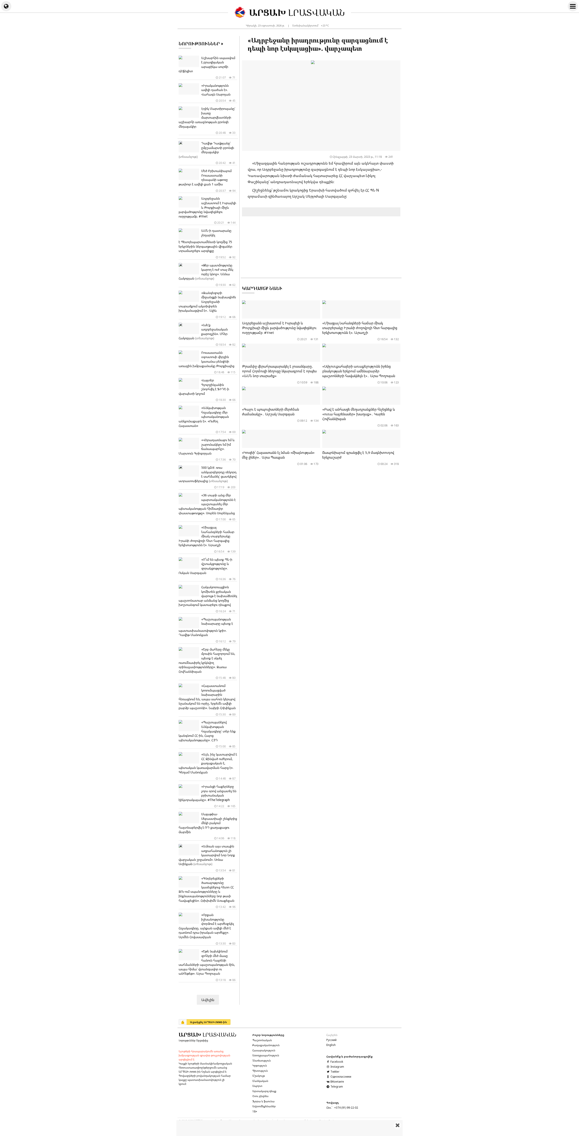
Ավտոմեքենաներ (264, 1106)
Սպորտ (257, 1086)
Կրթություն (259, 1065)
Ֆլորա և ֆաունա (263, 1101)
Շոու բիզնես (260, 1096)
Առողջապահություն (265, 1055)
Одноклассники (340, 1077)
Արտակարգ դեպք (264, 1091)
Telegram (336, 1086)
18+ (254, 1111)
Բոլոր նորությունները (268, 1035)
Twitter (334, 1072)
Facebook (336, 1062)
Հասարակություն (263, 1050)
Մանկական (260, 1081)
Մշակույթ (258, 1076)
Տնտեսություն (261, 1060)
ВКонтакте (337, 1081)
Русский (331, 1040)
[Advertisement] (289, 1128)
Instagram (337, 1067)
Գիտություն (260, 1071)
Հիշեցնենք (262, 190)
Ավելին (207, 999)
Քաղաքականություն (266, 1045)
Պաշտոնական (262, 1040)
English (331, 1045)
